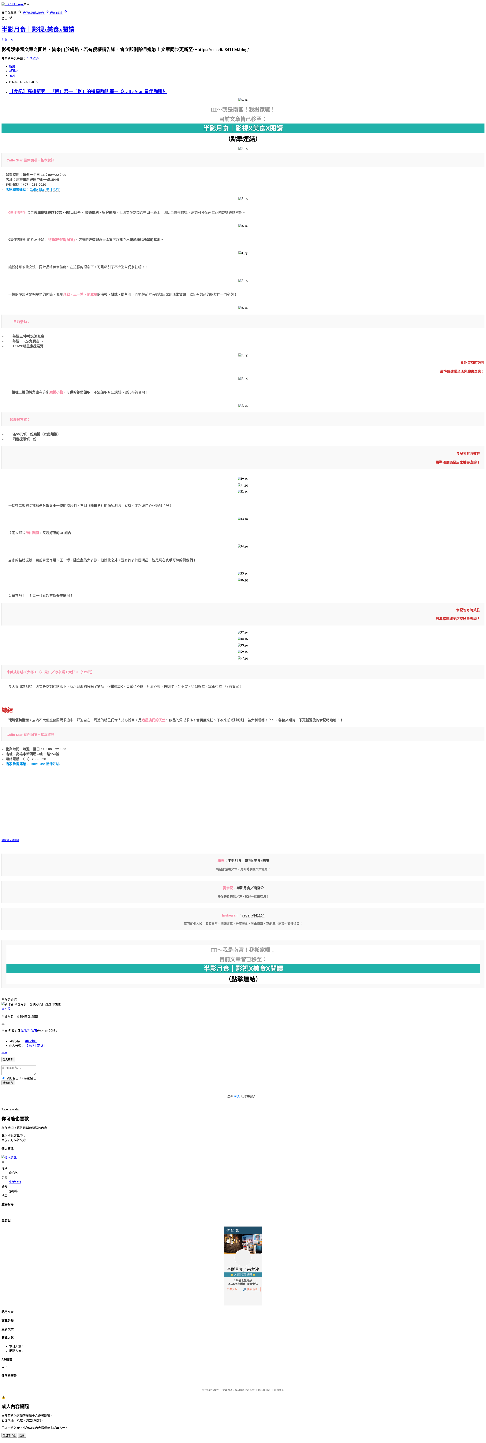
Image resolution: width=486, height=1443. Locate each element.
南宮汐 (6, 1008)
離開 (21, 1435)
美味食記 (31, 1041)
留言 (34, 1030)
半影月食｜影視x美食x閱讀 (38, 29)
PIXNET (214, 1390)
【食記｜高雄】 (35, 1045)
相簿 (12, 66)
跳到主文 (8, 40)
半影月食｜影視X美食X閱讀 (243, 128)
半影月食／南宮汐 (250, 888)
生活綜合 (33, 58)
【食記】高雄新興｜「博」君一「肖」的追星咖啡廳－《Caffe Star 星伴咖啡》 (88, 91)
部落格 (13, 70)
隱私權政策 (264, 1390)
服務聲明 (279, 1390)
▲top (5, 1052)
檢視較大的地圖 (10, 840)
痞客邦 (25, 1030)
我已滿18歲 (9, 1435)
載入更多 (8, 1059)
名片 (12, 75)
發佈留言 (8, 1082)
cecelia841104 (253, 915)
